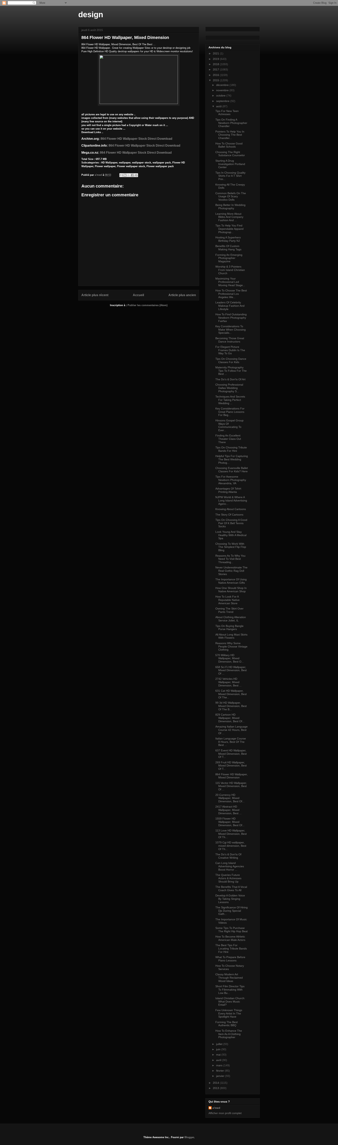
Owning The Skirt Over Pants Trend (229, 610)
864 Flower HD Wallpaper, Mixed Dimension (231, 776)
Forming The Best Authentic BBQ (226, 1024)
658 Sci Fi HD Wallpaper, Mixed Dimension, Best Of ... (231, 670)
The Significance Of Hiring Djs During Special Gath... (231, 911)
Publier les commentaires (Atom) (147, 305)
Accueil (138, 295)
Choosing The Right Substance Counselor (230, 154)
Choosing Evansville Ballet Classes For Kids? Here (231, 469)
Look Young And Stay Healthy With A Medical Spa (230, 535)
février (220, 1070)
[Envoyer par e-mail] (121, 175)
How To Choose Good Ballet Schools (229, 145)
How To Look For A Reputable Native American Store (227, 600)
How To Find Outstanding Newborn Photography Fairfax (231, 318)
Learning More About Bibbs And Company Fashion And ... (229, 217)
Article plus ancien (182, 295)
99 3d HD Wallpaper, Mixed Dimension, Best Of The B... (231, 706)
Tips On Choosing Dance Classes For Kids (230, 360)
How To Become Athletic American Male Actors (230, 938)
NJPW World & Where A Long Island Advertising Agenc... (231, 500)
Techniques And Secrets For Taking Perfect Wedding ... (230, 400)
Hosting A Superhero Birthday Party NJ (228, 239)
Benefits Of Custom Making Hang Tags (228, 247)
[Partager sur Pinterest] (136, 175)
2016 (216, 75)
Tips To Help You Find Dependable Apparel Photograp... (229, 229)
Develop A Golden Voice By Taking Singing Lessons (230, 899)
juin (218, 1049)
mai (218, 1054)
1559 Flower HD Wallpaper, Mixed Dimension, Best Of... (230, 822)
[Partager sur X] (129, 175)
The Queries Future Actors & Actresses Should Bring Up (228, 878)
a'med (216, 1107)
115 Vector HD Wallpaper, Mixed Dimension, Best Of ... (231, 786)
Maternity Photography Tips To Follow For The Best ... (231, 371)
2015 (216, 80)
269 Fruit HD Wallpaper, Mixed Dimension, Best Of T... (231, 766)
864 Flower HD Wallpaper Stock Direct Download (136, 138)
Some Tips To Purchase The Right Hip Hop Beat (231, 929)
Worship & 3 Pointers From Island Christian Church (230, 270)
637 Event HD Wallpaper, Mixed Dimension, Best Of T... (231, 754)
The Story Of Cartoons (229, 514)
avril (219, 1060)
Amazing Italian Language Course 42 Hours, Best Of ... (231, 730)
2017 (216, 69)
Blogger (189, 1137)
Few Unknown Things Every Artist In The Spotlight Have (228, 1013)
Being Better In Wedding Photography (230, 206)
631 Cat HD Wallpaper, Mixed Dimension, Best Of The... (231, 694)
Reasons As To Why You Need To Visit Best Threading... (230, 559)
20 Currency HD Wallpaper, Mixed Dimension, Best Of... (230, 798)
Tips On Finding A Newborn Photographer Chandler (231, 123)
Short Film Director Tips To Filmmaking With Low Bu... (230, 989)
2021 (216, 53)
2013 (216, 1088)
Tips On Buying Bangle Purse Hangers (229, 627)
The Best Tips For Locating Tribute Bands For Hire (231, 948)
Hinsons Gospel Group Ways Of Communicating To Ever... (229, 425)
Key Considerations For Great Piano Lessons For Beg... (230, 412)
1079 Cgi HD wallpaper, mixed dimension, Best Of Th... (230, 846)
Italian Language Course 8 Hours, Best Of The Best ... (230, 742)
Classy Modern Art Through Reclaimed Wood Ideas (229, 978)
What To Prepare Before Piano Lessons (230, 959)
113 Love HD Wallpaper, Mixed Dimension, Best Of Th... (231, 834)
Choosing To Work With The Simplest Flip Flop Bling (230, 547)
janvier (220, 1075)
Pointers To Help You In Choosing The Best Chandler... (229, 135)
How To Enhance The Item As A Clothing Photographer (228, 1034)
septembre (223, 101)
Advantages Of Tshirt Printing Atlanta (228, 490)
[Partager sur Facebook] (132, 175)
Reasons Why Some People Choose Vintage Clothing (231, 646)
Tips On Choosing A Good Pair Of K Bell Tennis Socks (231, 523)
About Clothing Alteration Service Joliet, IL (230, 619)
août (219, 106)
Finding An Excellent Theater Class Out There (228, 439)
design (90, 14)
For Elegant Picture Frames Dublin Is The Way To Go (230, 350)
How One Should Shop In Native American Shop (231, 589)
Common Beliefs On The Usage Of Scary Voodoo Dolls (230, 196)
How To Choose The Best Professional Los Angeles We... (231, 294)
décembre (222, 85)
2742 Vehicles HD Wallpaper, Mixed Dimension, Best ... (228, 682)
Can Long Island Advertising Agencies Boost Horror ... (229, 866)
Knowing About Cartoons (230, 509)
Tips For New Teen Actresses (227, 112)
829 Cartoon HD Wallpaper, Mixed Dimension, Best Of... (230, 718)
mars (219, 1065)
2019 (216, 58)
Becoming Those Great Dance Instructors (229, 340)
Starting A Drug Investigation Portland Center (230, 164)
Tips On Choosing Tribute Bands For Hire (231, 449)
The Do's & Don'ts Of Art (230, 379)
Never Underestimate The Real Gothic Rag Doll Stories (231, 571)
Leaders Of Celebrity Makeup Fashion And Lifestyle (230, 306)
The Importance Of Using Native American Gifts (231, 581)
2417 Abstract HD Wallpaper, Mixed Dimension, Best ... (228, 810)
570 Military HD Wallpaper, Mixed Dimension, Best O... (229, 658)
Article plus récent (94, 295)
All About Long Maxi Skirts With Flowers (231, 636)
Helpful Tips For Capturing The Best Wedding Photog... (231, 459)
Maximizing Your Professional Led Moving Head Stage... (230, 282)
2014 (216, 1082)
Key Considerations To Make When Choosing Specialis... (230, 329)
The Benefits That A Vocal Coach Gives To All (231, 888)
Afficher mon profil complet (225, 1113)
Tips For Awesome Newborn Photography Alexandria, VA (230, 480)
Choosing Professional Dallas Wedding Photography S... (229, 388)
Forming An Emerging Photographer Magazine (228, 258)
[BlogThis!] (125, 175)
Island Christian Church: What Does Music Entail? (230, 1001)
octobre (221, 95)
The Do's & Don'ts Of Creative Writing (228, 856)
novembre (222, 90)
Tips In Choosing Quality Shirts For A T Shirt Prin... (230, 176)
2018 (216, 64)
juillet (219, 1044)
